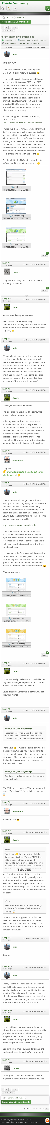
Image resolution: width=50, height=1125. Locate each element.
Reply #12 (6, 966)
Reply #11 (6, 937)
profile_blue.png (17, 216)
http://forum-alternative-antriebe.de (19, 525)
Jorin (15, 54)
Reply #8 (6, 709)
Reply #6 (6, 483)
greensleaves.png (17, 618)
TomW (16, 1068)
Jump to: (28, 1108)
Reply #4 (6, 389)
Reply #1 (6, 263)
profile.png (17, 187)
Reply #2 (6, 298)
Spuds (16, 307)
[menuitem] (47, 8)
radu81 (16, 272)
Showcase (20, 17)
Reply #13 (6, 1010)
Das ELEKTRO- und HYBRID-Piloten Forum (22, 122)
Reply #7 (6, 662)
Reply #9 (6, 802)
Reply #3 (6, 338)
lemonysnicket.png (18, 644)
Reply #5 (6, 451)
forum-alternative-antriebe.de (15, 22)
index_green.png (17, 244)
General (10, 17)
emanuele (18, 460)
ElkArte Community (15, 3)
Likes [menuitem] (45, 255)
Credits (28, 1120)
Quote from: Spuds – (18, 728)
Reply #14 (6, 1060)
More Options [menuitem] (8, 31)
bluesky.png (17, 593)
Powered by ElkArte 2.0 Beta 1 (12, 1120)
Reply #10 (6, 831)
